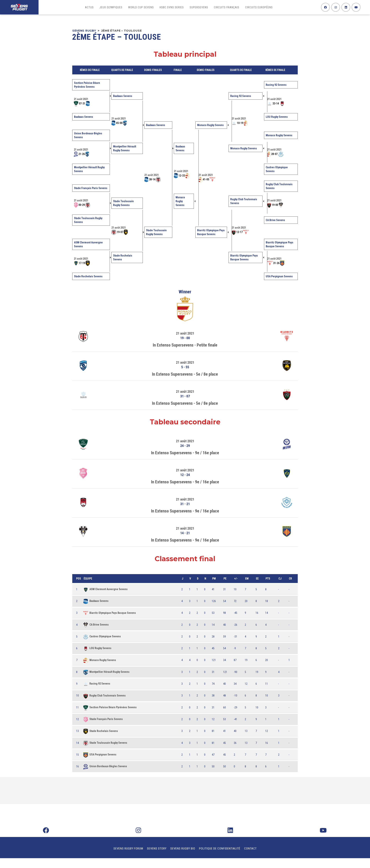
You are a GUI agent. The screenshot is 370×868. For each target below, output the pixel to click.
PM (214, 578)
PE (225, 578)
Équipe (88, 578)
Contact (250, 848)
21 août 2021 (185, 333)
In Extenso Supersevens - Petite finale (185, 345)
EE (257, 578)
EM (247, 578)
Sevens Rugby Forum (128, 848)
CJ (280, 578)
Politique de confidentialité (219, 848)
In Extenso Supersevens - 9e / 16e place (185, 452)
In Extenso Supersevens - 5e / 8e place (185, 374)
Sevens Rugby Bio (182, 848)
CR (290, 578)
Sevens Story (156, 848)
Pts (268, 578)
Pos (78, 578)
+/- (236, 578)
